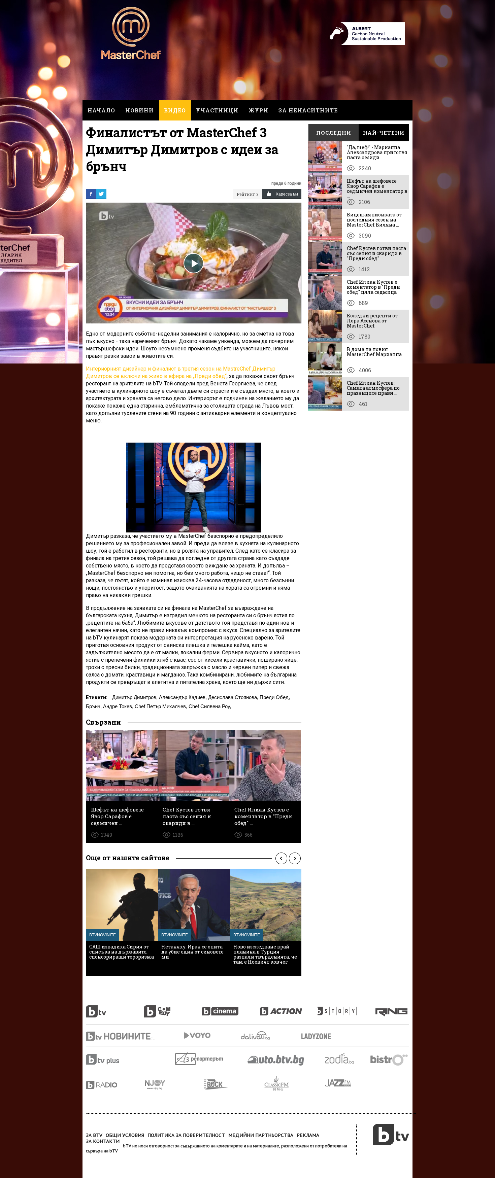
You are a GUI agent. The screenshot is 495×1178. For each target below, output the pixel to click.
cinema (231, 1007)
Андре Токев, (118, 706)
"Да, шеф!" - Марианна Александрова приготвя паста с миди (377, 152)
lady (346, 1007)
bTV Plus (115, 1059)
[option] (122, 922)
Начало (101, 110)
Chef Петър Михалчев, (161, 706)
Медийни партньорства (260, 1135)
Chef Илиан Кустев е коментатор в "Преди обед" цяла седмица (373, 287)
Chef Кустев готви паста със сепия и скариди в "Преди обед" (376, 253)
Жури (258, 110)
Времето (256, 1035)
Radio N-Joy (174, 1084)
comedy (173, 1007)
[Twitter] (101, 194)
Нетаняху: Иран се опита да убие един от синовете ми (192, 951)
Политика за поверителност (186, 1135)
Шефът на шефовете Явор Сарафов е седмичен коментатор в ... (377, 188)
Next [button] (294, 858)
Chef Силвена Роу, (210, 706)
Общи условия (125, 1135)
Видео (175, 110)
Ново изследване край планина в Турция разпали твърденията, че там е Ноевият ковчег (265, 954)
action (289, 1007)
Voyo (197, 1035)
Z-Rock (234, 1084)
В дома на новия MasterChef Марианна (374, 351)
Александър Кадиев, (183, 697)
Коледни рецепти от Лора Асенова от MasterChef (372, 320)
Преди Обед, (275, 697)
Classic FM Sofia (294, 1083)
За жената (318, 1036)
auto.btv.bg (276, 1060)
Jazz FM (338, 1082)
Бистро (389, 1060)
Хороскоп (345, 1058)
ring (392, 1007)
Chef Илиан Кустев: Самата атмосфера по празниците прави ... (373, 388)
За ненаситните (308, 110)
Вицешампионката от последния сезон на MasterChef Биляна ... (374, 219)
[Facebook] (91, 194)
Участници (217, 110)
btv (115, 1007)
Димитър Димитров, (135, 697)
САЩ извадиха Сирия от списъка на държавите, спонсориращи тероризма (121, 951)
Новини (139, 110)
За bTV (94, 1135)
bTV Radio (115, 1084)
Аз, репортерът (199, 1058)
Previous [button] (281, 858)
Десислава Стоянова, (233, 697)
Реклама (308, 1135)
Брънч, (94, 706)
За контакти (103, 1141)
